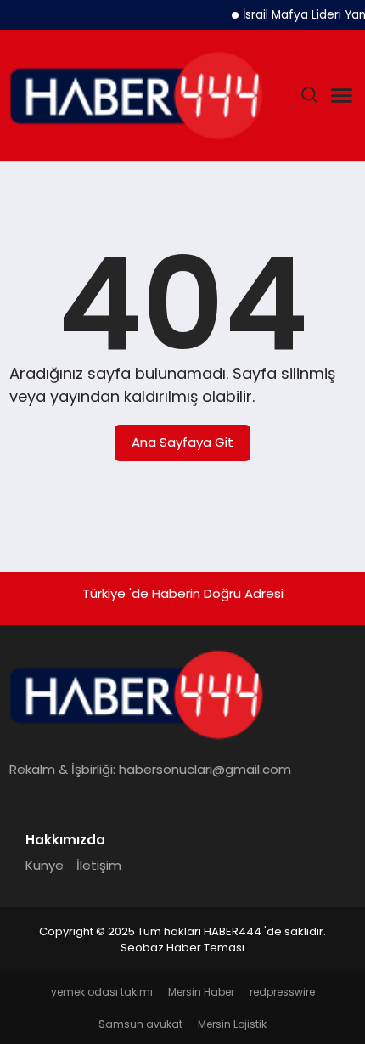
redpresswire (282, 992)
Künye (44, 865)
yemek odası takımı (102, 992)
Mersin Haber (201, 992)
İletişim (98, 865)
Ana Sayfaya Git (182, 442)
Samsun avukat (140, 1024)
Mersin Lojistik (232, 1024)
